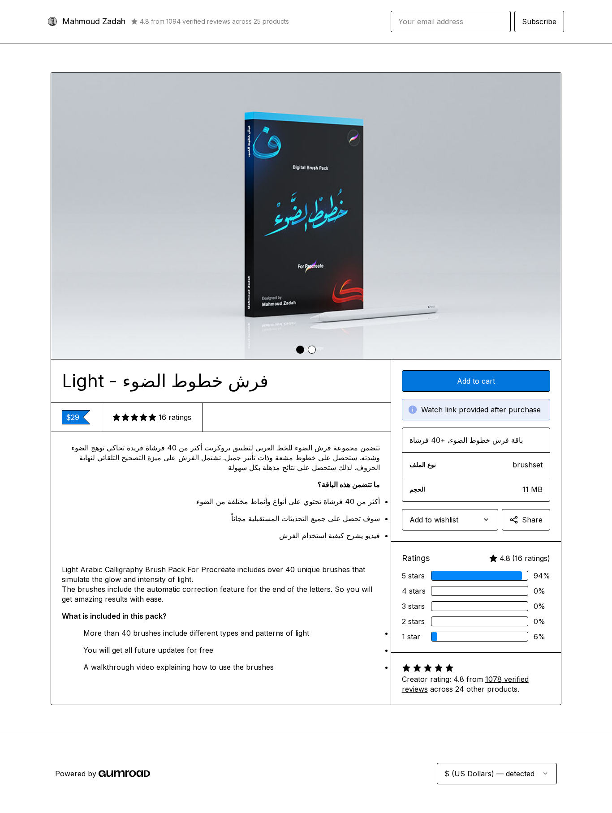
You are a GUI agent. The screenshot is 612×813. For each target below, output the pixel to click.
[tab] (300, 350)
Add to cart (476, 381)
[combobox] (450, 520)
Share (532, 519)
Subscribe (539, 21)
